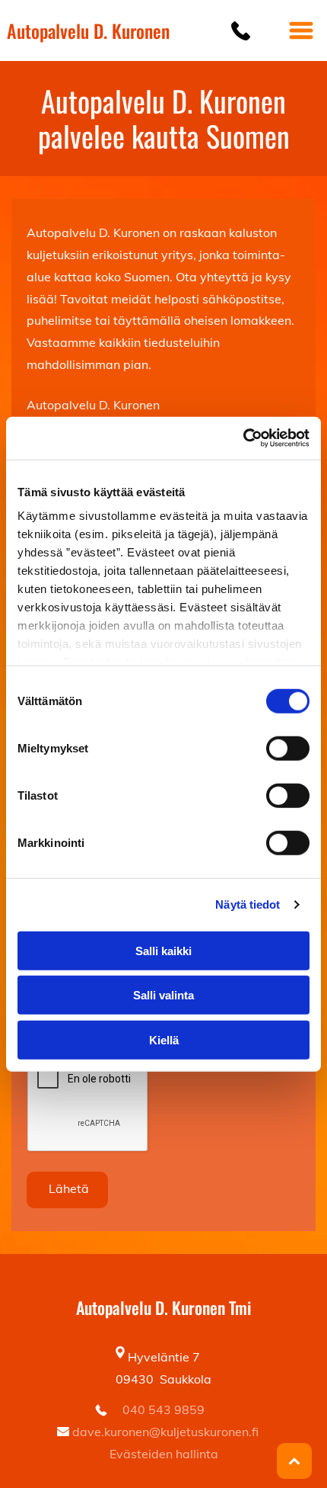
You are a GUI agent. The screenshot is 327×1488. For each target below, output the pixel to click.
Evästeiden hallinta (164, 1453)
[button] (301, 30)
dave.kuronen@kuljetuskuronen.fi (165, 1431)
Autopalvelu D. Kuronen (88, 30)
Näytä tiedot (247, 904)
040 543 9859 (163, 1409)
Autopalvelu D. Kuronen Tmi (163, 1307)
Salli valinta (163, 995)
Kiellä (164, 1039)
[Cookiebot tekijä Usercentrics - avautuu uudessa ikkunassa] (243, 438)
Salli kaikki (163, 950)
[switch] (288, 748)
